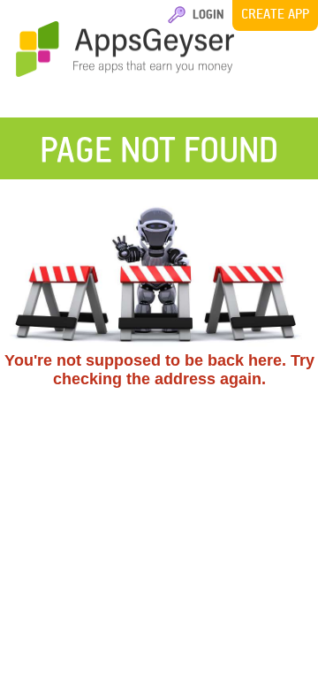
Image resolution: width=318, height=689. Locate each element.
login (205, 13)
